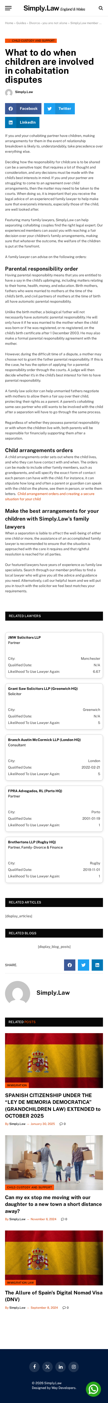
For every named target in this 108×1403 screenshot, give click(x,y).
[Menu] (8, 8)
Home (9, 23)
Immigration (17, 1085)
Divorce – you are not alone (48, 23)
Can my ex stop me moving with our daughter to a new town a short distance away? (53, 1204)
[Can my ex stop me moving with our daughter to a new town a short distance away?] (54, 1162)
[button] (23, 108)
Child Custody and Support (33, 40)
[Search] (100, 8)
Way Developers (63, 1388)
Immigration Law (20, 1282)
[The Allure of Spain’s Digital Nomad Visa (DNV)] (54, 1257)
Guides (21, 23)
